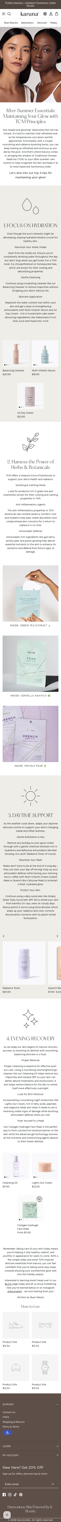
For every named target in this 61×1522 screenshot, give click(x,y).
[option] (30, 64)
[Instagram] (9, 1494)
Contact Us (9, 1412)
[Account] (51, 14)
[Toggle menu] (3, 13)
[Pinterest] (20, 1494)
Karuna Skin (24, 1520)
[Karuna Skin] (30, 14)
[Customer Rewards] (45, 14)
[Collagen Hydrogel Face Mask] (30, 1208)
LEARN (7, 1446)
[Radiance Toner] (24, 963)
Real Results (11, 22)
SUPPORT (8, 1404)
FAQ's (6, 1417)
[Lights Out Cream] (45, 1166)
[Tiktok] (15, 1494)
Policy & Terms (11, 1426)
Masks (53, 22)
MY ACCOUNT (11, 1455)
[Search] (10, 13)
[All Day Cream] (30, 396)
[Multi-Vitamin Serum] (45, 353)
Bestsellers (27, 22)
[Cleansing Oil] (16, 1166)
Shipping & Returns (14, 1422)
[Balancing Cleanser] (16, 353)
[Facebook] (4, 1494)
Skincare (42, 22)
